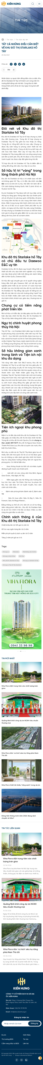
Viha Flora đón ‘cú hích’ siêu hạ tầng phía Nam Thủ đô (20, 950)
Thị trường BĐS (7, 1039)
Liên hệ (25, 1043)
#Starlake (16, 552)
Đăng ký (34, 1024)
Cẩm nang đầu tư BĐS (10, 1043)
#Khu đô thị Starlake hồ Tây (11, 560)
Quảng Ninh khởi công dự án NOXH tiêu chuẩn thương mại (20, 905)
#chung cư (6, 552)
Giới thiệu (26, 1035)
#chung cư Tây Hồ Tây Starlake (12, 565)
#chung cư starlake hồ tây (30, 560)
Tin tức (10, 40)
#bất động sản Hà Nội (29, 552)
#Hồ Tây (21, 556)
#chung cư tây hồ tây (9, 556)
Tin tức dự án (22, 40)
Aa (9, 70)
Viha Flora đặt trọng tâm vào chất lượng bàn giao (19, 860)
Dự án (4, 1035)
